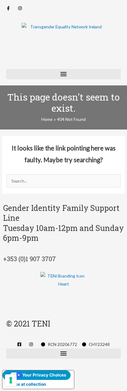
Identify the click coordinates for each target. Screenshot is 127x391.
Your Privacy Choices (44, 374)
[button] (63, 74)
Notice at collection (26, 384)
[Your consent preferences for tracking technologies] (11, 380)
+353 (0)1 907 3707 (29, 259)
